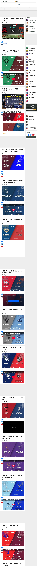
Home (1, 10)
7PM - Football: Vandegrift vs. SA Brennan (32, 86)
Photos (27, 7)
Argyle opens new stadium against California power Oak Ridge (32, 31)
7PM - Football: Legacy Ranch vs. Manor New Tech (32, 92)
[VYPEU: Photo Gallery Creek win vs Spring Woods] (27, 122)
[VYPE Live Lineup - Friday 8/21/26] (27, 75)
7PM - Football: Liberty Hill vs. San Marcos (12, 437)
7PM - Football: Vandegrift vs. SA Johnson (12, 310)
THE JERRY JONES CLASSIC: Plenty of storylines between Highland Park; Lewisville (32, 23)
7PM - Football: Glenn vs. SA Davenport (11, 564)
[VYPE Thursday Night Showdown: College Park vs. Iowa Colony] (27, 62)
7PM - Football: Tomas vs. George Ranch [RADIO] (10, 51)
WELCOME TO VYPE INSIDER (32, 124)
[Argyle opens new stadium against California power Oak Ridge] (27, 31)
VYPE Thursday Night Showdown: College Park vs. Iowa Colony (32, 62)
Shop (34, 7)
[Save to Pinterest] (2, 46)
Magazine (19, 7)
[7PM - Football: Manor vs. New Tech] (13, 410)
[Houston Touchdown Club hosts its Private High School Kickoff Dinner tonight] (27, 25)
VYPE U (12, 7)
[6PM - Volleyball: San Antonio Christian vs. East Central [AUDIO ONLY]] (27, 70)
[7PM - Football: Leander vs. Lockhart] (13, 538)
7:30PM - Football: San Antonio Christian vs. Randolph (12, 150)
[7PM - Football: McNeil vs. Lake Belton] (13, 360)
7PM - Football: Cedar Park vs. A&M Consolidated (32, 97)
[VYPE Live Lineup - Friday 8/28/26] (13, 101)
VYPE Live (8, 7)
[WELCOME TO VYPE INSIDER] (27, 125)
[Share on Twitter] (2, 42)
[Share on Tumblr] (2, 44)
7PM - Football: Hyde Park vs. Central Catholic (32, 78)
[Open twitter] (31, 6)
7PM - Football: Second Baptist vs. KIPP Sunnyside (12, 181)
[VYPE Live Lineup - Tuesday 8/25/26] (27, 64)
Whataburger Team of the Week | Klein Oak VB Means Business (32, 29)
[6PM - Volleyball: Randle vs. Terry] (27, 73)
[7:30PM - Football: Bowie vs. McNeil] (27, 100)
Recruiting (23, 7)
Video (15, 7)
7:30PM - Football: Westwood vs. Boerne (31, 84)
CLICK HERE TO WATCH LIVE (9, 172)
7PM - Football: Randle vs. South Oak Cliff (32, 81)
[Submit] (36, 6)
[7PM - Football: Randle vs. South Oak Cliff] (27, 81)
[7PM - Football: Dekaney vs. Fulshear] (27, 67)
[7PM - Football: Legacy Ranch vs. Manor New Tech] (27, 92)
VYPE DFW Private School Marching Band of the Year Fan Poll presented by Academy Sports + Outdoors (32, 119)
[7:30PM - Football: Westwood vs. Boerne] (27, 84)
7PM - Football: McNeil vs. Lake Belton (13, 349)
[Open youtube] (34, 6)
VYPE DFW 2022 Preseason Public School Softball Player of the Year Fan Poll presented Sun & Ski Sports (32, 116)
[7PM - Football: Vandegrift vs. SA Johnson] (13, 322)
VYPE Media (3, 7)
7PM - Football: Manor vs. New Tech (12, 398)
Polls (30, 7)
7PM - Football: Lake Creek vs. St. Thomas (12, 220)
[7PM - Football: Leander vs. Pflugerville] (27, 95)
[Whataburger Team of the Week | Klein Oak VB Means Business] (27, 28)
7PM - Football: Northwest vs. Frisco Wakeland (12, 272)
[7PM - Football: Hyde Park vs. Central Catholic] (27, 78)
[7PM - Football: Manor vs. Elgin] (27, 89)
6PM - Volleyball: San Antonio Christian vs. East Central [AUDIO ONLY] (32, 70)
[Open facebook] (30, 6)
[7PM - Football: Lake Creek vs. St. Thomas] (13, 232)
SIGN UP (34, 1)
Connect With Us (31, 137)
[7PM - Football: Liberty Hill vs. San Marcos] (13, 449)
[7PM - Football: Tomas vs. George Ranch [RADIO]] (13, 63)
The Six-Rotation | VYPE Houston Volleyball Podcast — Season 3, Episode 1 (32, 20)
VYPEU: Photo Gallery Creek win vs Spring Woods (32, 121)
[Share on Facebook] (2, 41)
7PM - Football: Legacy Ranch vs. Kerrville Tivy (12, 476)
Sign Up (34, 109)
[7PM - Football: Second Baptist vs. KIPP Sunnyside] (13, 193)
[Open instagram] (32, 6)
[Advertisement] (18, 13)
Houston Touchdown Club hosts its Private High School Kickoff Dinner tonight (32, 26)
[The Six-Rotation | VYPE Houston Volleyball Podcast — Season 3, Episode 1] (27, 20)
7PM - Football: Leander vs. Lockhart (11, 526)
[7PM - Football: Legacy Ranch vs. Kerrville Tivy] (13, 488)
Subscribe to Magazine (5, 1)
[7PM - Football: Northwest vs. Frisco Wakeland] (13, 283)
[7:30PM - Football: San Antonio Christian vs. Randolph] (13, 162)
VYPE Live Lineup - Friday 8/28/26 (10, 90)
